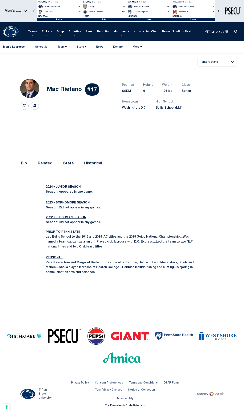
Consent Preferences (109, 383)
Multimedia (121, 31)
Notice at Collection (141, 390)
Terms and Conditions (143, 383)
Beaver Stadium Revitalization (183, 31)
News (99, 47)
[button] (218, 11)
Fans (89, 31)
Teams (32, 31)
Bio (24, 163)
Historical (93, 163)
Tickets (47, 31)
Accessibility (124, 398)
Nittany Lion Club (145, 31)
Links (59, 19)
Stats (80, 47)
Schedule (41, 47)
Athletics (74, 31)
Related (45, 163)
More (136, 47)
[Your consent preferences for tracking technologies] (6, 407)
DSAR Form (171, 383)
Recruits (103, 31)
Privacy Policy (80, 383)
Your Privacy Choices (108, 390)
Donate (118, 48)
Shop (60, 31)
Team (60, 47)
